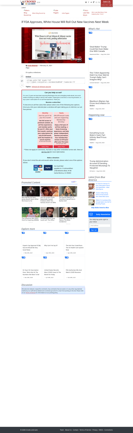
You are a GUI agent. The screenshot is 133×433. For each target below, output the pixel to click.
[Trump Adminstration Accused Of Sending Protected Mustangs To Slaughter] (100, 152)
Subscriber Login (107, 5)
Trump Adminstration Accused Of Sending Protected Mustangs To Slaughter (100, 164)
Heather (92, 108)
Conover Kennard (94, 82)
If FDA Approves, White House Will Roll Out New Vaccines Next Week (65, 22)
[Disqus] (53, 356)
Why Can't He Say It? (51, 245)
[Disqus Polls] (53, 315)
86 (89, 87)
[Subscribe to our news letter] (96, 2)
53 (66, 233)
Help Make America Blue (100, 208)
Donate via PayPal (48, 168)
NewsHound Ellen (94, 54)
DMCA (101, 430)
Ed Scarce (92, 171)
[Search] (99, 2)
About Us (68, 430)
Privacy (95, 430)
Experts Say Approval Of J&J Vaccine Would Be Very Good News (32, 248)
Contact (75, 430)
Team (62, 430)
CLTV (38, 2)
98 (89, 32)
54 (22, 257)
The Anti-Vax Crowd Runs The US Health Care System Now (75, 248)
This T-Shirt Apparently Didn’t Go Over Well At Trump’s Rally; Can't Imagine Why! (99, 76)
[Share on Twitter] (22, 81)
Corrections (108, 430)
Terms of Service (30, 292)
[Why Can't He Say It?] (53, 237)
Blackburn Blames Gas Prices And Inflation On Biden (100, 103)
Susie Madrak (33, 65)
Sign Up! (94, 230)
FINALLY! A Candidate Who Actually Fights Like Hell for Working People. (103, 202)
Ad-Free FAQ (45, 152)
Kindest (37, 172)
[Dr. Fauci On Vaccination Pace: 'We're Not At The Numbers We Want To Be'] (32, 262)
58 (89, 147)
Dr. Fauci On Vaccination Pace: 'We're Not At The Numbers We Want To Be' (31, 272)
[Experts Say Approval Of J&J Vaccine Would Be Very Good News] (32, 237)
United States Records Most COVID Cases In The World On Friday (52, 272)
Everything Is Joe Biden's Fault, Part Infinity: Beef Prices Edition (98, 136)
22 (66, 257)
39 (89, 119)
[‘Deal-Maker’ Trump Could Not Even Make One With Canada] (100, 38)
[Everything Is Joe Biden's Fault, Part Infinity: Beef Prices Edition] (100, 124)
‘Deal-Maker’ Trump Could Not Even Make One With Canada (99, 48)
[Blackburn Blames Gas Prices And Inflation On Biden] (100, 92)
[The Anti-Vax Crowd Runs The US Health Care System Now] (75, 237)
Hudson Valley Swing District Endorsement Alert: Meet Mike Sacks (102, 194)
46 (44, 257)
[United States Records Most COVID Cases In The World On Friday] (53, 262)
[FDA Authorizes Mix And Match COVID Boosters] (75, 262)
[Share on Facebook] (22, 76)
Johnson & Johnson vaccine (41, 87)
